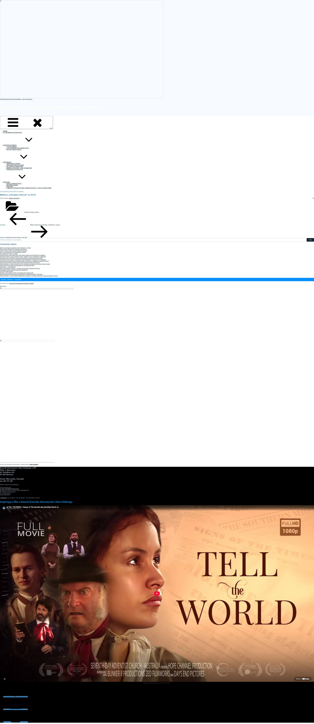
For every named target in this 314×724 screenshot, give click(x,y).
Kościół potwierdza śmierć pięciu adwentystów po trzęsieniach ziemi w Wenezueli (21, 274)
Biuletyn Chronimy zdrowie (32, 212)
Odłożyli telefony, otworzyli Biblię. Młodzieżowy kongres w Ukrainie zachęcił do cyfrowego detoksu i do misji (29, 275)
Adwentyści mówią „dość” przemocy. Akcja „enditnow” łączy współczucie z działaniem (23, 256)
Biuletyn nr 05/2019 (14, 198)
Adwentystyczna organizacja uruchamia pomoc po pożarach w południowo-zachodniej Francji (24, 261)
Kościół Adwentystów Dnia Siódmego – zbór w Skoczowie (52, 106)
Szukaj (310, 239)
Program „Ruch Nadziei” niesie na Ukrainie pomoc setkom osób (16, 273)
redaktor (21, 191)
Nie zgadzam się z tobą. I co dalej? (9, 253)
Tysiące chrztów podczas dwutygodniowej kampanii (13, 250)
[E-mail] (15, 709)
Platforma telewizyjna (12, 132)
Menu (51, 128)
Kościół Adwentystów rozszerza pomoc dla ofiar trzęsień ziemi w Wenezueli (19, 262)
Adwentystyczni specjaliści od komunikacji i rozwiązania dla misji (17, 265)
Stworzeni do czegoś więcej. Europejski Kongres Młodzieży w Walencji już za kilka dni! (23, 259)
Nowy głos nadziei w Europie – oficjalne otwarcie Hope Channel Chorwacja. (20, 268)
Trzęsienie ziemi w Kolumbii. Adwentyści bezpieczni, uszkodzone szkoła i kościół (21, 258)
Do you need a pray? (14, 149)
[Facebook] (15, 696)
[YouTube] (15, 722)
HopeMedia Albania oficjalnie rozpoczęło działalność (14, 270)
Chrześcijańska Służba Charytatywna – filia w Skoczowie (29, 188)
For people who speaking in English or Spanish (21, 283)
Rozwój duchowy (10, 145)
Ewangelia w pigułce (15, 169)
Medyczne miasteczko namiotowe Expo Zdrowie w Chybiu (15, 247)
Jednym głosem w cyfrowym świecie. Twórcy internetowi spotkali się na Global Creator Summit (25, 264)
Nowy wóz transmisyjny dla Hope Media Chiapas (13, 252)
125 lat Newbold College (6, 271)
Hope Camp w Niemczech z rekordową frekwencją (13, 249)
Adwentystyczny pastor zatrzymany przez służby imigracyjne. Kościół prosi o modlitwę (22, 255)
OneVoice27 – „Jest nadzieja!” (8, 267)
